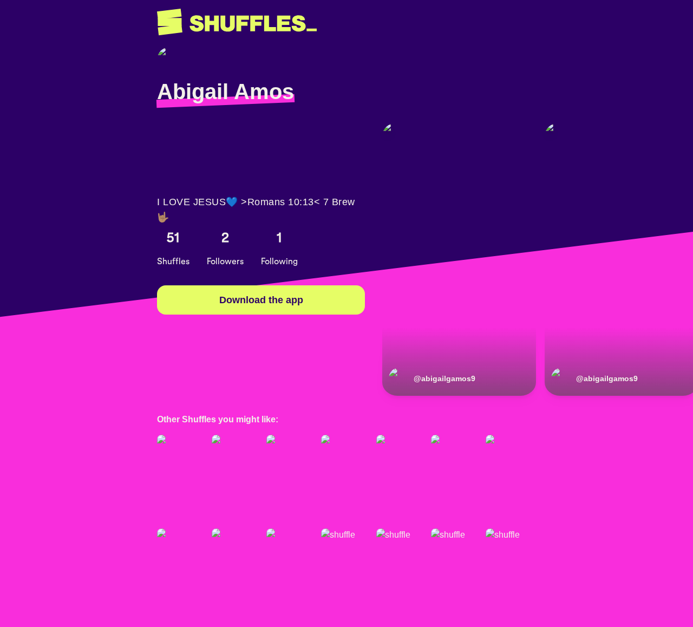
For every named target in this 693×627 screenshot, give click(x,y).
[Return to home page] (237, 22)
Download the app (261, 300)
